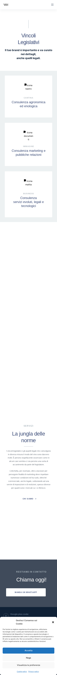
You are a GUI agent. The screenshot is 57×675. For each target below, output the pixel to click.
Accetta (28, 650)
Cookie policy (22, 671)
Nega (28, 658)
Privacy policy (33, 671)
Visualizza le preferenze (28, 665)
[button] (53, 622)
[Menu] (52, 4)
